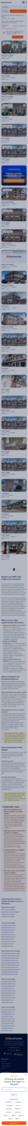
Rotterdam (18, 1102)
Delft (17, 1118)
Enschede (8, 1112)
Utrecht (18, 1105)
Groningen (9, 1105)
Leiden (13, 1115)
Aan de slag (13, 1123)
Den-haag (8, 1108)
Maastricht (17, 1108)
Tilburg (5, 1115)
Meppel (13, 1094)
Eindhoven (17, 1112)
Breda (10, 1118)
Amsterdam (8, 1102)
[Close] (26, 1075)
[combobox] (15, 1090)
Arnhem (20, 1115)
